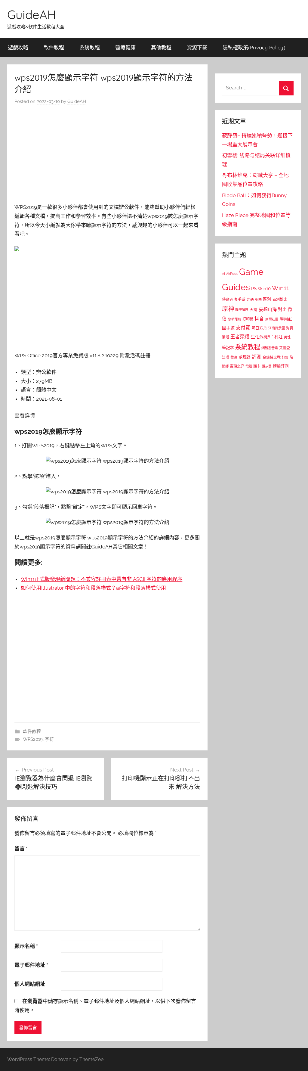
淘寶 (289, 328)
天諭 (253, 309)
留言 (21, 849)
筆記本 (228, 347)
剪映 (258, 299)
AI (223, 274)
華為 (234, 357)
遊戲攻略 (18, 47)
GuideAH (31, 14)
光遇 (250, 299)
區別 (267, 299)
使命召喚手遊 (233, 299)
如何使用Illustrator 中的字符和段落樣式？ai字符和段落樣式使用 (93, 588)
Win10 (264, 288)
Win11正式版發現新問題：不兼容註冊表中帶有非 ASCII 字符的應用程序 (101, 579)
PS (254, 288)
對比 (282, 309)
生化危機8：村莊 (267, 336)
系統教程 (89, 47)
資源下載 (197, 47)
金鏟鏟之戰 (272, 357)
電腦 (248, 366)
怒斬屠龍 (234, 319)
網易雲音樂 (269, 348)
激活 (225, 337)
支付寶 (243, 328)
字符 (49, 739)
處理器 (245, 357)
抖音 (259, 318)
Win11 (280, 288)
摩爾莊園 (272, 319)
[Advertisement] (107, 155)
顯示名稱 (26, 946)
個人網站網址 (29, 984)
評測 (256, 357)
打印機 (247, 319)
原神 (228, 308)
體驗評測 (280, 366)
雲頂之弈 (237, 366)
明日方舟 (259, 328)
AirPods (232, 274)
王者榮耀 (240, 337)
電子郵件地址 (31, 965)
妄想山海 (268, 309)
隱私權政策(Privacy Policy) (254, 47)
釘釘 (285, 357)
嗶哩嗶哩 (241, 310)
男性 (287, 337)
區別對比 (280, 299)
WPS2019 (33, 739)
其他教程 (161, 47)
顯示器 (267, 366)
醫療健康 (125, 47)
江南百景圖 (276, 328)
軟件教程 (54, 47)
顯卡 (256, 366)
